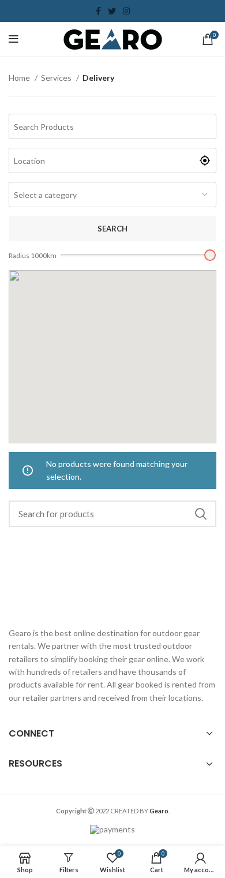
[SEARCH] (200, 513)
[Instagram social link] (126, 10)
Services (57, 78)
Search (112, 228)
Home (20, 78)
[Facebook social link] (98, 10)
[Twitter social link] (111, 10)
